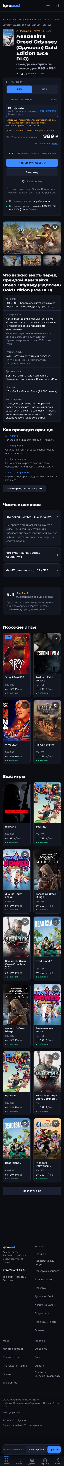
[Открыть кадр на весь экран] (32, 238)
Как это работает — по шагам (24, 488)
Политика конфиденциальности (47, 1374)
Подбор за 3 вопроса (47, 1271)
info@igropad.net (11, 1412)
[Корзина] (57, 6)
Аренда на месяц (45, 1304)
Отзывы (39, 1330)
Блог (37, 1357)
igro (11, 5)
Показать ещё (32, 1191)
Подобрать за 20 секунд (44, 1262)
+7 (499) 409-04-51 (14, 1270)
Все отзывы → (39, 609)
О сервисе (41, 1348)
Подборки (40, 1288)
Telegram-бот (10, 1382)
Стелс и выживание (25, 19)
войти (55, 143)
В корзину (32, 172)
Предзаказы (42, 1313)
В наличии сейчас (45, 1279)
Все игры (40, 1254)
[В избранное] (55, 227)
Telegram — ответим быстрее (14, 1278)
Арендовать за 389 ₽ (32, 163)
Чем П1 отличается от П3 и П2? (32, 570)
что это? (54, 99)
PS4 (44, 89)
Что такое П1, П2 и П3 (15, 1365)
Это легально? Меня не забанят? (32, 517)
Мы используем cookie (13, 1449)
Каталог (7, 19)
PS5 (19, 89)
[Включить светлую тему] (48, 6)
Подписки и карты (45, 1321)
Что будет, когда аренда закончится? (32, 555)
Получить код (11, 1357)
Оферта (39, 1365)
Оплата (7, 1374)
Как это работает (13, 1348)
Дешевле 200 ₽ (44, 1296)
